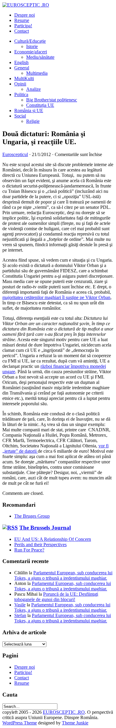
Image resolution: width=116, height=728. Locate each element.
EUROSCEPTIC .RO (64, 712)
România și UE (28, 110)
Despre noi (24, 15)
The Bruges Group (32, 516)
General (21, 67)
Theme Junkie (75, 722)
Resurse (21, 20)
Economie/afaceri (30, 51)
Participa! (23, 25)
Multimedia (37, 73)
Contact (21, 31)
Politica (21, 94)
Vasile (20, 604)
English (21, 62)
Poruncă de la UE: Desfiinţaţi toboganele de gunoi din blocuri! (56, 597)
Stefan (20, 615)
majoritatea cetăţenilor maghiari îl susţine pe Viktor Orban (56, 297)
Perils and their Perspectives (40, 544)
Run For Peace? (29, 549)
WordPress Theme (19, 722)
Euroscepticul (15, 154)
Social (20, 115)
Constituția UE (40, 105)
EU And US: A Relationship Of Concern (52, 539)
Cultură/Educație (30, 41)
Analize (33, 89)
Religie (33, 121)
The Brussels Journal (45, 527)
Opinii (20, 83)
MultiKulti (24, 78)
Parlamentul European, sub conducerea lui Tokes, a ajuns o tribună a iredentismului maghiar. (63, 575)
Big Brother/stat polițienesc (51, 99)
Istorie (32, 46)
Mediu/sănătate (40, 57)
